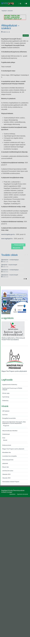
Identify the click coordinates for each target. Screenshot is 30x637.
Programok (6, 425)
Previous (25, 254)
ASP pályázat (5, 411)
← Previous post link (18, 245)
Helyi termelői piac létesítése (9, 430)
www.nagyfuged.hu (7, 238)
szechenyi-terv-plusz (7, 470)
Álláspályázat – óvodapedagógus (10, 259)
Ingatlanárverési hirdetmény (9, 384)
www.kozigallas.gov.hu (8, 234)
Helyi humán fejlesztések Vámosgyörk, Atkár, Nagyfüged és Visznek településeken (14, 422)
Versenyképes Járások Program (10, 481)
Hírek (3, 438)
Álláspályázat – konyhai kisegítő (9, 274)
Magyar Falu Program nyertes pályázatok (13, 449)
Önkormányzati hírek (7, 459)
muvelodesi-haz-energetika (9, 456)
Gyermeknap (5, 397)
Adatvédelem (12, 494)
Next (27, 254)
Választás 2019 (6, 474)
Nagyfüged (4, 10)
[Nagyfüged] (7, 3)
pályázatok (10, 10)
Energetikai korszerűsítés (9, 418)
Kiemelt (5, 440)
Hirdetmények (6, 434)
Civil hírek (5, 414)
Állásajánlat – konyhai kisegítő (9, 264)
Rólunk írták (5, 467)
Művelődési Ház (6, 452)
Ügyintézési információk (22, 494)
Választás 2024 (6, 478)
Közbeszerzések (6, 445)
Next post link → (17, 247)
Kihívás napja (5, 393)
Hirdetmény (5, 400)
